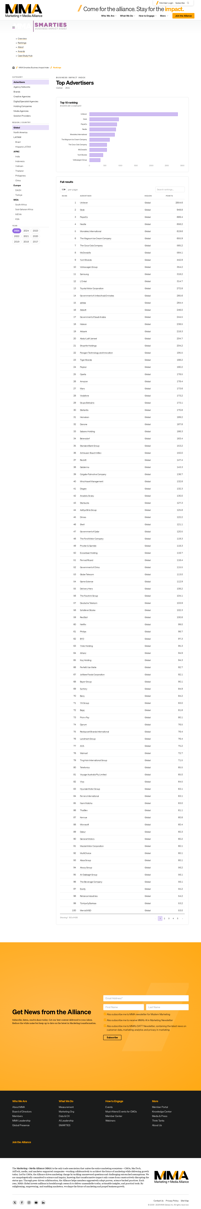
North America (20, 132)
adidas (83, 303)
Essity (83, 889)
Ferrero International (89, 796)
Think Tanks (158, 1121)
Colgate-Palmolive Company (93, 474)
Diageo (83, 488)
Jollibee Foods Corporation (92, 674)
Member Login (166, 3)
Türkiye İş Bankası (88, 903)
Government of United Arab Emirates (97, 295)
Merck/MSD (85, 910)
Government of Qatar (89, 531)
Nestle (83, 224)
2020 (35, 236)
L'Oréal (83, 281)
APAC (16, 151)
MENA (18, 214)
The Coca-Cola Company (91, 245)
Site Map (185, 1200)
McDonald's (85, 252)
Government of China (90, 567)
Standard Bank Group (89, 446)
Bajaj (82, 710)
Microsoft (84, 824)
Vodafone (84, 395)
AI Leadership (66, 1121)
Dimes (83, 517)
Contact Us (159, 1200)
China (18, 180)
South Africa (21, 204)
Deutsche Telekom (88, 603)
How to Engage (147, 15)
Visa (82, 781)
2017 (35, 241)
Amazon (84, 381)
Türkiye (18, 195)
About (20, 47)
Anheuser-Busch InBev (90, 453)
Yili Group (84, 703)
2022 (16, 236)
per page (73, 190)
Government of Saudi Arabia (93, 317)
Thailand (19, 171)
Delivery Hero (86, 588)
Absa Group (85, 860)
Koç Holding (85, 660)
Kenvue (83, 817)
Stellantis (84, 410)
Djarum (83, 724)
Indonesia (19, 161)
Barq (82, 696)
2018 (26, 241)
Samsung (84, 274)
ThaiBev (84, 810)
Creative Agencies (22, 96)
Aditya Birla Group (88, 510)
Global (17, 127)
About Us (157, 1125)
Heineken (84, 417)
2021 (26, 236)
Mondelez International (90, 231)
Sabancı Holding (87, 431)
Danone (83, 424)
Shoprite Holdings (88, 345)
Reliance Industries (89, 896)
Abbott (83, 310)
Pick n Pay (84, 717)
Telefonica (85, 767)
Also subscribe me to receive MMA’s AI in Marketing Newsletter (140, 1020)
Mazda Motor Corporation (92, 846)
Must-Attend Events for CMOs (121, 1112)
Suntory (83, 689)
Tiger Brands (86, 360)
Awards (21, 51)
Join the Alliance (183, 15)
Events (109, 1107)
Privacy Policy (172, 1200)
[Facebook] (21, 1202)
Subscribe (180, 3)
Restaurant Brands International (94, 731)
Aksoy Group (86, 867)
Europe (17, 185)
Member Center (113, 1116)
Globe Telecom (87, 574)
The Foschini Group (89, 596)
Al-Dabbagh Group (88, 874)
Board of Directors (22, 1112)
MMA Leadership (21, 1121)
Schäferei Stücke (87, 610)
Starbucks (84, 503)
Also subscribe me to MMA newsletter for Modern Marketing (138, 1014)
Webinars (110, 1121)
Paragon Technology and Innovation (96, 353)
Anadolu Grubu (87, 496)
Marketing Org (66, 1112)
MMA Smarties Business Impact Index (34, 67)
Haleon (83, 324)
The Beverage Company (91, 882)
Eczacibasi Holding (88, 553)
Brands (17, 91)
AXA (82, 746)
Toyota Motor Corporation (92, 288)
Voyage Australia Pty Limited (93, 774)
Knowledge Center (162, 1112)
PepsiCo (84, 217)
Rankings (22, 43)
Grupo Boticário (87, 403)
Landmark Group (88, 739)
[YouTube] (36, 1202)
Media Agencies (21, 111)
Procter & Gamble (88, 546)
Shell (82, 524)
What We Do (126, 15)
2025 (16, 230)
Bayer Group (85, 681)
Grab (82, 209)
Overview (22, 38)
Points (169, 196)
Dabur (83, 832)
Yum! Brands (86, 260)
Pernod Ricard (86, 560)
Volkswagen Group (88, 267)
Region (148, 196)
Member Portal (160, 1107)
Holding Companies (23, 106)
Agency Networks (22, 87)
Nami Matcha (86, 803)
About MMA (18, 1107)
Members (17, 1116)
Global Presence (21, 1125)
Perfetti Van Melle (88, 667)
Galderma (84, 467)
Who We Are (107, 15)
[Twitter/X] (14, 1202)
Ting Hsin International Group (93, 760)
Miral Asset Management (91, 481)
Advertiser (85, 196)
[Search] (188, 3)
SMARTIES (64, 1125)
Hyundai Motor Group (90, 789)
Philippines (20, 175)
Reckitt (83, 460)
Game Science (86, 581)
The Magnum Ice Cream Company (95, 238)
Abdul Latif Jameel (88, 338)
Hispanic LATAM (23, 146)
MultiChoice (85, 853)
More (165, 16)
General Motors (87, 839)
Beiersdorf (85, 438)
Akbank (83, 331)
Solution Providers (22, 116)
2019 (16, 241)
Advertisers (19, 82)
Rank (64, 196)
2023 (35, 230)
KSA (17, 219)
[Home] (13, 67)
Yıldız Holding (86, 646)
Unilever (84, 202)
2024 (26, 230)
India (17, 156)
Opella (83, 374)
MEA (16, 200)
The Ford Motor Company (92, 538)
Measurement (66, 1107)
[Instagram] (29, 1202)
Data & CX (64, 1116)
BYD (82, 639)
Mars (82, 388)
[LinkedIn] (43, 1202)
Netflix (83, 624)
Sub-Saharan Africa (24, 209)
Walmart (84, 753)
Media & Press (159, 1116)
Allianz (83, 653)
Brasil (18, 142)
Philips (83, 631)
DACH (18, 190)
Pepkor (83, 367)
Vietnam (19, 166)
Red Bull (84, 617)
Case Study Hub (25, 55)
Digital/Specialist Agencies (26, 101)
